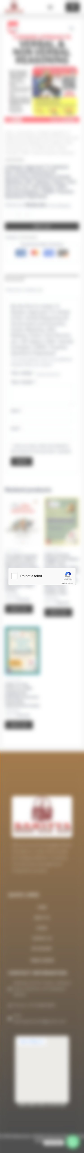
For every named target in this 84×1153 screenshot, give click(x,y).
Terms (70, 583)
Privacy (64, 583)
